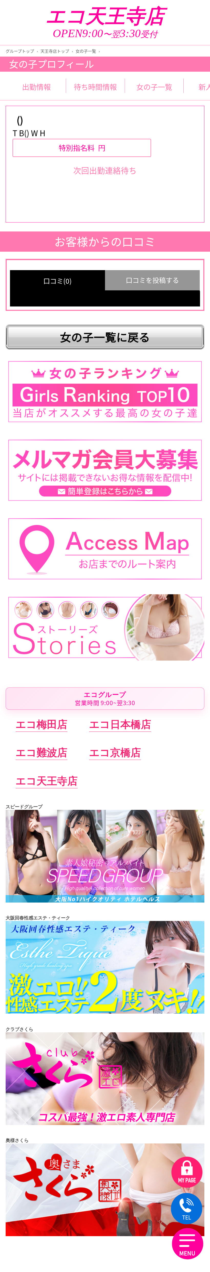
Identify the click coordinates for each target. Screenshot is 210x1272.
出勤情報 (36, 86)
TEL (186, 1217)
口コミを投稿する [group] (152, 280)
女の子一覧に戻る (105, 336)
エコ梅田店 (41, 724)
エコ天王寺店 (105, 16)
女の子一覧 (86, 51)
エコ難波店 (41, 752)
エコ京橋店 (115, 752)
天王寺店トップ (54, 51)
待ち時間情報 (95, 86)
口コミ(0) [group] (57, 281)
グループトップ (20, 51)
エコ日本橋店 (120, 724)
